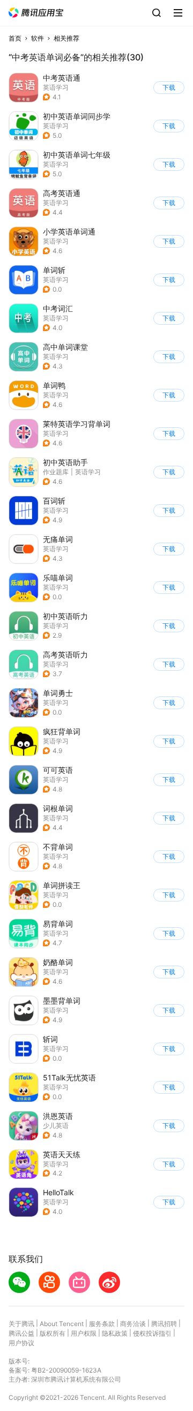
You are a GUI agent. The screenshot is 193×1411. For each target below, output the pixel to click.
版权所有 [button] (52, 1333)
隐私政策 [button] (115, 1333)
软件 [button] (37, 38)
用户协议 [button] (21, 1343)
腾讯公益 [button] (21, 1333)
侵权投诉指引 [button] (152, 1333)
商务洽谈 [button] (133, 1324)
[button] (36, 12)
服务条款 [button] (102, 1324)
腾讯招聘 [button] (164, 1324)
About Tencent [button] (62, 1324)
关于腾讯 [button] (21, 1324)
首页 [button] (15, 38)
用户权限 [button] (83, 1333)
